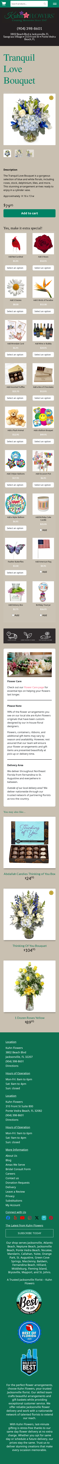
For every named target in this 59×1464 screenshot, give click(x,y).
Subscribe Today (29, 1233)
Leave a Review (15, 1191)
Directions (12, 1066)
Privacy (10, 1196)
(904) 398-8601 (29, 28)
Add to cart (29, 213)
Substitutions (14, 1200)
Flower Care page (34, 687)
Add (44, 530)
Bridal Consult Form (18, 1169)
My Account (13, 1205)
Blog (8, 1160)
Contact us (12, 1178)
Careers (10, 1173)
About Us (11, 1155)
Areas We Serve (15, 1164)
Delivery (11, 1187)
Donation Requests (17, 1182)
